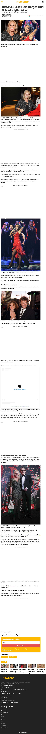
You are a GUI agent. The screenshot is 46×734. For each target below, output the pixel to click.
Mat (2, 721)
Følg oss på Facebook (7, 706)
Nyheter (3, 723)
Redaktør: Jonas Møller (6, 14)
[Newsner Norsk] (22, 2)
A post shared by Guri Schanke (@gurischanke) (20, 406)
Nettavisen (11, 585)
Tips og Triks (4, 727)
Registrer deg (20, 645)
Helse (2, 716)
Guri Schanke (4, 657)
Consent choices (23, 732)
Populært (3, 725)
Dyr (2, 714)
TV (1, 730)
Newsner (3, 12)
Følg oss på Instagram (7, 707)
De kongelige (4, 712)
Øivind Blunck (13, 657)
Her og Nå (8, 418)
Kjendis (7, 12)
